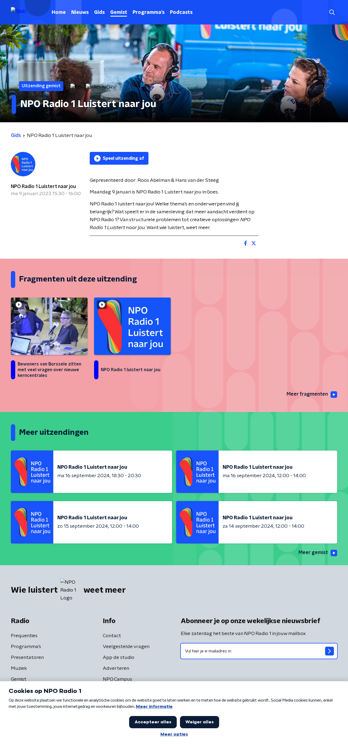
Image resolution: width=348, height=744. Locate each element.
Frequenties (24, 635)
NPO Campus (117, 679)
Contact (112, 635)
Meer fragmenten (307, 394)
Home (59, 12)
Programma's (148, 12)
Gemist (118, 12)
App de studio (118, 657)
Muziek (19, 668)
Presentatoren (27, 657)
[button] (332, 12)
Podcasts (181, 12)
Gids (99, 12)
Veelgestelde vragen (126, 646)
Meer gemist (313, 552)
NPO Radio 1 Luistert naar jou (43, 186)
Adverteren (116, 668)
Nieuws (80, 12)
